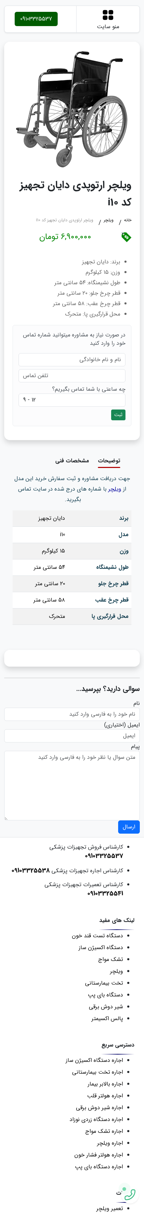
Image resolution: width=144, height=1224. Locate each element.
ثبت (118, 415)
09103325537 (36, 19)
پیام (135, 746)
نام (137, 703)
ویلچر (114, 489)
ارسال (129, 826)
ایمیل (134, 725)
